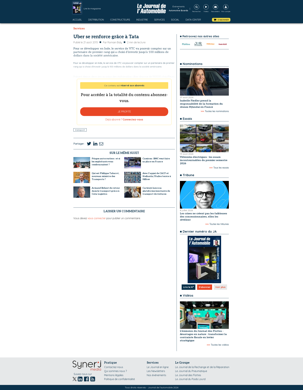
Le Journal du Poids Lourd (190, 379)
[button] (221, 20)
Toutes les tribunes (219, 224)
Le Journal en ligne (158, 367)
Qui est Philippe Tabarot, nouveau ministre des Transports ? (105, 176)
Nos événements (156, 375)
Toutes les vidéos (220, 344)
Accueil (77, 19)
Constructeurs (120, 19)
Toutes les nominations (217, 111)
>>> (202, 111)
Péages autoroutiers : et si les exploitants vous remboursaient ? (106, 161)
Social (175, 19)
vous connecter (97, 218)
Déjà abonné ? (124, 119)
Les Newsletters (156, 371)
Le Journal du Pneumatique (191, 371)
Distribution (96, 19)
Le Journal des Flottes (188, 375)
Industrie (142, 19)
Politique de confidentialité (119, 379)
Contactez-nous (113, 367)
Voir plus (220, 287)
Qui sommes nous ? (115, 371)
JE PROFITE (124, 111)
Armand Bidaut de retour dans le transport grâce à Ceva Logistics (106, 191)
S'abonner (205, 287)
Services (159, 19)
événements (178, 6)
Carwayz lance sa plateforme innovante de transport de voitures (156, 191)
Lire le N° (188, 287)
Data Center (193, 19)
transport (80, 129)
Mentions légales (113, 375)
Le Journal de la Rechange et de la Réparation (202, 367)
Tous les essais (221, 167)
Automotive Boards (178, 10)
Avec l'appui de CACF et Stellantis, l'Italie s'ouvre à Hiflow (157, 176)
